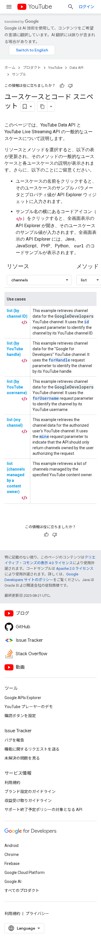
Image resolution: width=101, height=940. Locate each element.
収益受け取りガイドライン (28, 800)
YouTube (40, 6)
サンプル (19, 74)
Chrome (11, 854)
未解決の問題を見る (22, 758)
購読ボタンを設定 (20, 715)
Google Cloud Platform (24, 872)
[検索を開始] (70, 6)
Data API (76, 67)
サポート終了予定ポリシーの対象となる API (43, 809)
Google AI (12, 881)
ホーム (9, 67)
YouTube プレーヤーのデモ (28, 706)
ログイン (86, 6)
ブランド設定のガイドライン (30, 791)
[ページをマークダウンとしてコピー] (42, 106)
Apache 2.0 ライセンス (74, 568)
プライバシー (37, 913)
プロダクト (32, 67)
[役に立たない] (70, 86)
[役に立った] (62, 86)
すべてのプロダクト (21, 890)
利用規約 (12, 782)
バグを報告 (14, 740)
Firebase (12, 863)
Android (11, 845)
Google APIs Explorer (22, 697)
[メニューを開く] (9, 6)
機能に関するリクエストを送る (31, 749)
